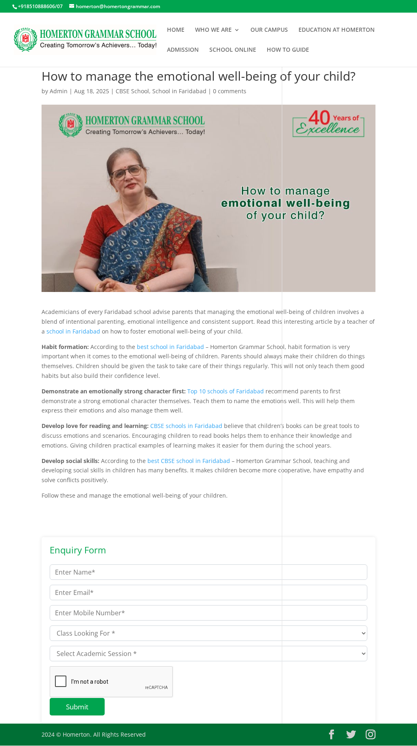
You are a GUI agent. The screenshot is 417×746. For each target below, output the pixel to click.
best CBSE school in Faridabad (188, 461)
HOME (175, 30)
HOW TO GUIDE (288, 50)
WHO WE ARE (213, 30)
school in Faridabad (73, 331)
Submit (77, 706)
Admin (59, 91)
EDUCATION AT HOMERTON (336, 30)
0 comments (229, 91)
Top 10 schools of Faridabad (225, 391)
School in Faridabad (179, 91)
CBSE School (132, 91)
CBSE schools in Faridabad (186, 426)
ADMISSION (183, 50)
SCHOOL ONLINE (232, 50)
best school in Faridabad (169, 347)
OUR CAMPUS (269, 30)
